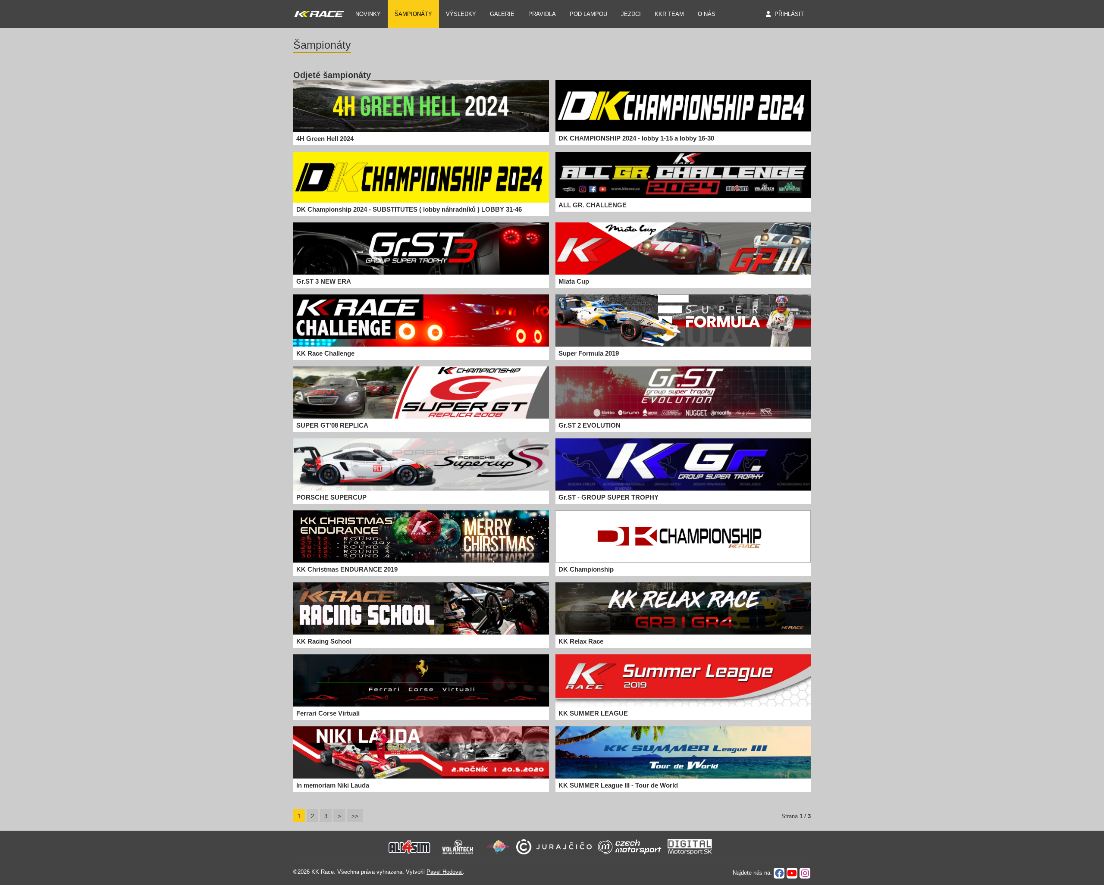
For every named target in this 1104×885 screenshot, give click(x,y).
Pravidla (542, 14)
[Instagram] (805, 873)
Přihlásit (789, 14)
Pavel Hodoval (445, 872)
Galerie (502, 14)
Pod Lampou (588, 14)
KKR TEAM (669, 14)
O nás (706, 14)
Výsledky (461, 14)
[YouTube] (792, 873)
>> (354, 816)
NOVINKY (368, 14)
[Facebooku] (779, 873)
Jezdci (631, 14)
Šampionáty (413, 14)
